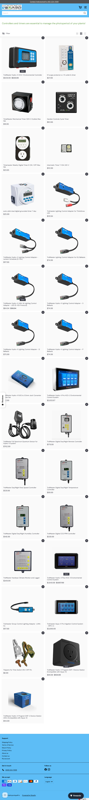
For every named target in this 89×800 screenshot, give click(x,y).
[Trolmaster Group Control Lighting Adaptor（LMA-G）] (22, 608)
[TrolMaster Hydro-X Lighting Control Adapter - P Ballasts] (66, 334)
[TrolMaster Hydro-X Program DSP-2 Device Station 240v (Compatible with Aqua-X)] (22, 701)
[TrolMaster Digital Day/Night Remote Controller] (66, 425)
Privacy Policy (7, 750)
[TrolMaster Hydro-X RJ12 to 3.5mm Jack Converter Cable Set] (22, 380)
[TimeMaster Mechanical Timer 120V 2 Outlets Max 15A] (22, 104)
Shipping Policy (7, 742)
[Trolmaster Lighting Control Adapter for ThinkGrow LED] (66, 196)
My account (6, 759)
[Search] (84, 13)
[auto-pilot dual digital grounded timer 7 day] (22, 195)
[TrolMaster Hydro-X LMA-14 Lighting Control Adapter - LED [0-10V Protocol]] (22, 288)
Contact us (6, 756)
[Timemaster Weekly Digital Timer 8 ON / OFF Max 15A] (22, 150)
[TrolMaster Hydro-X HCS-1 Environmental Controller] (22, 58)
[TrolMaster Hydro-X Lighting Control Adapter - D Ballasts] (22, 334)
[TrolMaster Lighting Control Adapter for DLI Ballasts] (66, 241)
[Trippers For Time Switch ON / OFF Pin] (22, 654)
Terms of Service (7, 745)
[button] (83, 799)
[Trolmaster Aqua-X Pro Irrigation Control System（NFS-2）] (66, 608)
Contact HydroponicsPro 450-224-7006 (44, 2)
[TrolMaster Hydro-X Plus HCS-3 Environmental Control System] (66, 562)
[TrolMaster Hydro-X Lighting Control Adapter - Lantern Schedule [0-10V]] (22, 242)
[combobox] (44, 13)
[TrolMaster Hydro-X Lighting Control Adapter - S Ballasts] (66, 288)
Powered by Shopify (29, 795)
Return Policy (6, 748)
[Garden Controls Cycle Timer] (66, 103)
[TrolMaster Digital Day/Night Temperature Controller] (66, 472)
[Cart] (80, 7)
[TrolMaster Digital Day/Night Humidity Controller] (22, 517)
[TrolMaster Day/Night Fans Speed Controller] (22, 471)
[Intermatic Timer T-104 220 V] (66, 149)
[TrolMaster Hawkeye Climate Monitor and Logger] (22, 561)
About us (5, 753)
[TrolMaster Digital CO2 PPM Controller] (66, 517)
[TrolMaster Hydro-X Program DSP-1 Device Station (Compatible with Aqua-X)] (66, 655)
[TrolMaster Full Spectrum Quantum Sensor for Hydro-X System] (22, 426)
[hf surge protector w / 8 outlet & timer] (66, 58)
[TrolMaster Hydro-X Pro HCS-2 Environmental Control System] (66, 380)
